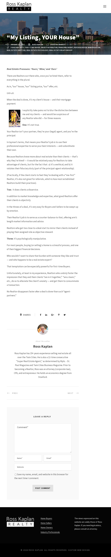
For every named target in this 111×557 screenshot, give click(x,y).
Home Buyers (46, 518)
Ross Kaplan (37, 44)
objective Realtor (49, 47)
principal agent (65, 47)
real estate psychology (37, 50)
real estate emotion (16, 50)
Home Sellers (46, 523)
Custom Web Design (79, 550)
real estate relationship (60, 50)
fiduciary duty (17, 47)
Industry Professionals (50, 532)
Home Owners (47, 527)
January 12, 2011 (18, 44)
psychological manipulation (87, 47)
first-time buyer (32, 47)
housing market (57, 44)
